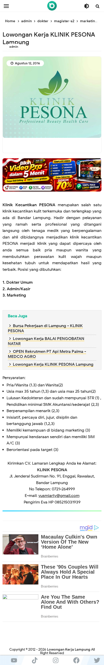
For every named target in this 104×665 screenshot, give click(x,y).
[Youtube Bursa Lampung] (14, 660)
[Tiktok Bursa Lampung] (34, 660)
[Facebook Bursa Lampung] (76, 660)
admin (13, 46)
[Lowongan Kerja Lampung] (52, 6)
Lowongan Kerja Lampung (68, 649)
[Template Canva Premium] (52, 174)
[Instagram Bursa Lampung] (55, 660)
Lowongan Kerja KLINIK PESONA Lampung (53, 364)
